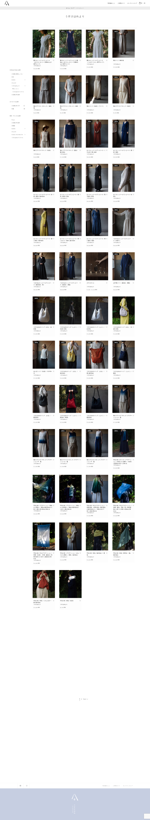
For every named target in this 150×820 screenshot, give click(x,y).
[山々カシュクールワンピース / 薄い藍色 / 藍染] (97, 222)
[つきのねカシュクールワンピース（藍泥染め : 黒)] (44, 266)
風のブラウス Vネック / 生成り (122, 106)
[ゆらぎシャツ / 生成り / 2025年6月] (44, 355)
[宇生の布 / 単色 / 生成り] (70, 584)
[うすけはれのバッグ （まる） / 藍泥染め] (44, 399)
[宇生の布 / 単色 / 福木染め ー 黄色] (97, 536)
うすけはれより (37, 65)
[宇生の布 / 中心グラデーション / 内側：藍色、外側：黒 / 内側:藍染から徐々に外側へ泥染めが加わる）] (123, 489)
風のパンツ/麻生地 (118, 60)
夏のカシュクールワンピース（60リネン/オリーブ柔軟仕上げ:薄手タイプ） (43, 62)
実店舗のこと (111, 3)
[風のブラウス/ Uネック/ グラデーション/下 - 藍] (97, 443)
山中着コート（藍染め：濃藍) (121, 283)
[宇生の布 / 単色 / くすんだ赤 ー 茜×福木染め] (44, 584)
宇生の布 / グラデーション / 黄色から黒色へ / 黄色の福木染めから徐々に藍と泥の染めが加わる (43, 507)
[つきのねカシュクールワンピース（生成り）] (123, 222)
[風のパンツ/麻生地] (123, 44)
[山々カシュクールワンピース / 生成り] (123, 178)
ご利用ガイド (121, 3)
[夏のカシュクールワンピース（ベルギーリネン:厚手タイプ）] (97, 44)
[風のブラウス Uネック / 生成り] (44, 134)
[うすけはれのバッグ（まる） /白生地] (44, 310)
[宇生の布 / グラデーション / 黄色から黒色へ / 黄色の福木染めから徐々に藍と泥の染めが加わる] (44, 489)
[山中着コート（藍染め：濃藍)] (123, 266)
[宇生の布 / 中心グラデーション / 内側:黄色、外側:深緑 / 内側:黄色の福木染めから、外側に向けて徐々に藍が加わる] (97, 489)
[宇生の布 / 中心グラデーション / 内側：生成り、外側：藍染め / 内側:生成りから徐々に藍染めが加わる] (44, 536)
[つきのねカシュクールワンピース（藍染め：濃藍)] (70, 266)
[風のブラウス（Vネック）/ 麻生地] (70, 89)
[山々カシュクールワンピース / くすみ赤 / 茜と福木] (97, 134)
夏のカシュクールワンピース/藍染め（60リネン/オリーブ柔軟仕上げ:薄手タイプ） (69, 62)
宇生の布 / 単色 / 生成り (67, 600)
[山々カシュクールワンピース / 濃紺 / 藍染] (123, 134)
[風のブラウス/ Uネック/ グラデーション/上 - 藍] (70, 443)
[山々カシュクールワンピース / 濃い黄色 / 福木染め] (44, 222)
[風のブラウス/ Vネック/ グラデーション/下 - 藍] (44, 443)
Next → (85, 699)
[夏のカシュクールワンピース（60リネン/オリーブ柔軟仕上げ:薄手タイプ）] (44, 44)
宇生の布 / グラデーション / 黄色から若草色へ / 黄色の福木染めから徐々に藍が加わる (69, 507)
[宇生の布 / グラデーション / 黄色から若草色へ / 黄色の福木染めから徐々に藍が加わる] (70, 489)
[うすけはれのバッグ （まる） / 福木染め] (70, 355)
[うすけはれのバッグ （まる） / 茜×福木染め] (97, 355)
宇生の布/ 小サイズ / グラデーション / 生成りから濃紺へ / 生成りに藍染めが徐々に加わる (122, 461)
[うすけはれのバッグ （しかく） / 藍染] (123, 355)
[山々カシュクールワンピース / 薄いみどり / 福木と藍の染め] (70, 222)
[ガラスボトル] (97, 266)
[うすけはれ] (7, 3)
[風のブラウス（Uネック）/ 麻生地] (44, 89)
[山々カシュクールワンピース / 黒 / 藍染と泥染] (97, 178)
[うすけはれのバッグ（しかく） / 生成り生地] (70, 310)
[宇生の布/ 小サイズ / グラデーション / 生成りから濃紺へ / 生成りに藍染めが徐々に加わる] (123, 443)
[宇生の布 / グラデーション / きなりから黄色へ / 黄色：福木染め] (70, 536)
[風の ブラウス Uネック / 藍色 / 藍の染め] (70, 134)
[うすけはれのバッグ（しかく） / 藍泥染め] (97, 399)
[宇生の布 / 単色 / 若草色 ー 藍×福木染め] (123, 536)
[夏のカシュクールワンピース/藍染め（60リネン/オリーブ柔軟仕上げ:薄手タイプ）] (70, 44)
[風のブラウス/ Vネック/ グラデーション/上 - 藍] (123, 399)
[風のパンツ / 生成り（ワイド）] (97, 89)
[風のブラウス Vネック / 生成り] (123, 89)
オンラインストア (132, 3)
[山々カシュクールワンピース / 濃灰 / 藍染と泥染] (70, 178)
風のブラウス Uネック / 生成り (42, 150)
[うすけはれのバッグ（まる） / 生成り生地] (123, 310)
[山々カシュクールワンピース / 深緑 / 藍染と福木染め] (44, 178)
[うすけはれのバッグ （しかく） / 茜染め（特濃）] (70, 399)
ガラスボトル (90, 283)
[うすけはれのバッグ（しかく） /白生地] (97, 310)
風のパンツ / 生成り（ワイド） (95, 106)
